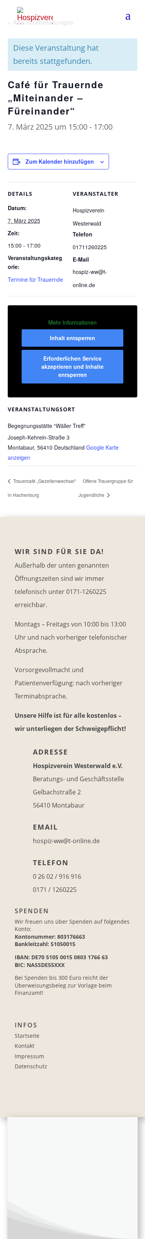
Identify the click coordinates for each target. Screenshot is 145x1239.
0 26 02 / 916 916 (57, 876)
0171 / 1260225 (55, 889)
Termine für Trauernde (35, 279)
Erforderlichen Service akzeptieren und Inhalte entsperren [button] (72, 366)
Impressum (29, 1056)
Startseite (27, 1035)
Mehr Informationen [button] (72, 322)
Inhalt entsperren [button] (72, 338)
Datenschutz (31, 1066)
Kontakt (24, 1045)
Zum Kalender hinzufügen (60, 161)
